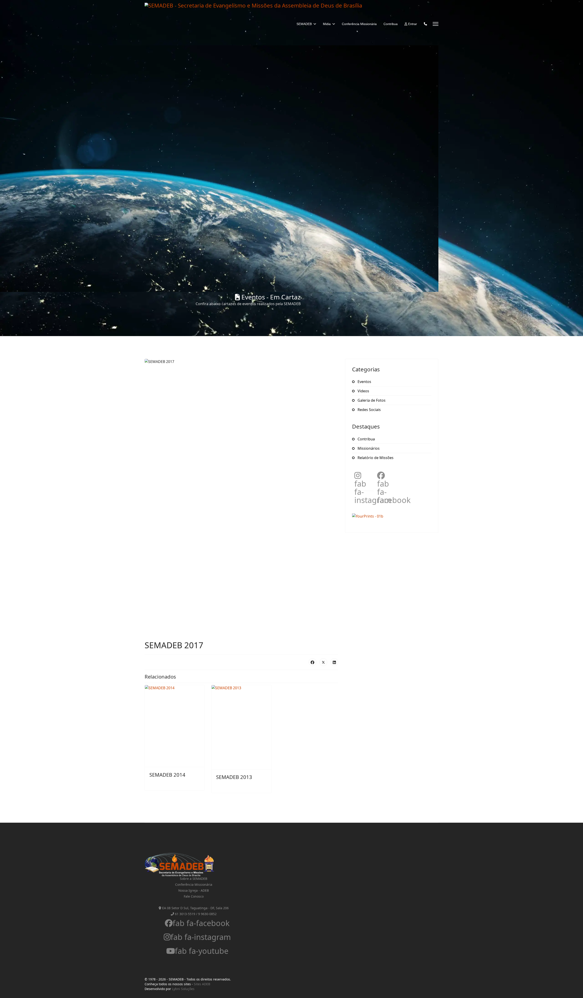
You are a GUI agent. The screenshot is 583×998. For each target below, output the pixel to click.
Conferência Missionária (359, 24)
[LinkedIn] (334, 662)
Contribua (391, 24)
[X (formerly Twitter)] (323, 662)
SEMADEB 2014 (167, 774)
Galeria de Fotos (371, 400)
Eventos (364, 381)
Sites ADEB (202, 984)
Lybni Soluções (183, 989)
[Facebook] (312, 662)
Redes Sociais (369, 409)
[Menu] (435, 24)
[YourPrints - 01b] (391, 516)
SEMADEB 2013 (234, 776)
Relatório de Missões (375, 457)
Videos (363, 390)
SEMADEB (304, 24)
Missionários (368, 448)
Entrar (412, 24)
